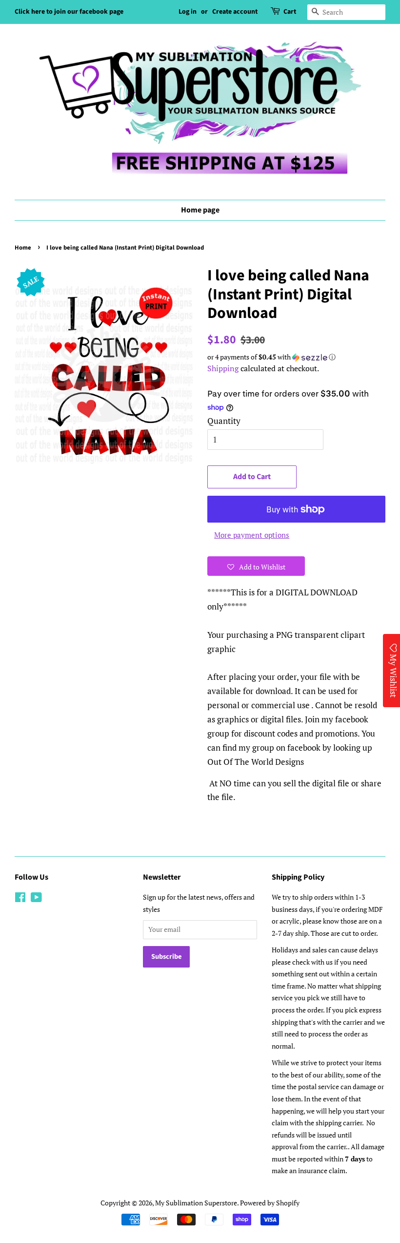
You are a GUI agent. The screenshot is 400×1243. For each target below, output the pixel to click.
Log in (188, 12)
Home (23, 247)
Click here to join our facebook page (69, 12)
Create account (235, 12)
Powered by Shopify (270, 1202)
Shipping (223, 368)
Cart (289, 12)
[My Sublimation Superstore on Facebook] (20, 899)
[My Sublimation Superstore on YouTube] (36, 899)
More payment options (251, 535)
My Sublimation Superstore (196, 1202)
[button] (296, 357)
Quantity (223, 420)
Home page (200, 210)
